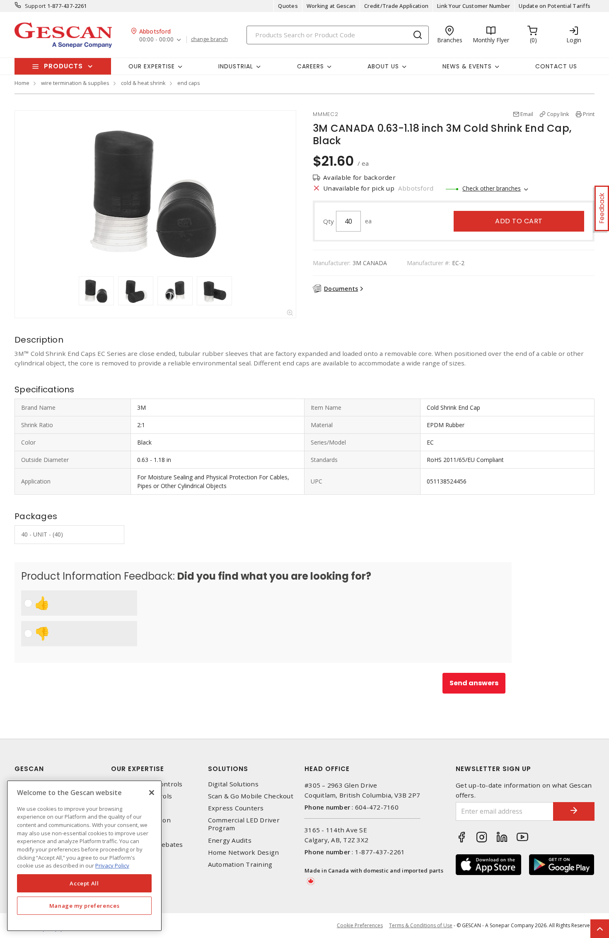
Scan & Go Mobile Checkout (250, 796)
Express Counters (236, 808)
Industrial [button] (235, 66)
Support (35, 6)
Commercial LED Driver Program (244, 824)
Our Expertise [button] (151, 66)
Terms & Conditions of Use (420, 925)
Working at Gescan (331, 6)
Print (588, 114)
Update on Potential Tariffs (554, 6)
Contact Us (556, 66)
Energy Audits (229, 840)
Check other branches (491, 188)
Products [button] (63, 66)
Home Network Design (243, 852)
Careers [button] (310, 66)
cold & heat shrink (143, 83)
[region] (84, 855)
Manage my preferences (84, 905)
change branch (209, 39)
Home (22, 83)
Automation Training (240, 864)
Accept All (84, 883)
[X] (152, 792)
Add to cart (519, 221)
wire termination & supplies (75, 83)
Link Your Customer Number (473, 6)
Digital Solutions (233, 784)
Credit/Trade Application (396, 6)
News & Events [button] (467, 66)
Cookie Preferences (360, 925)
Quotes (288, 6)
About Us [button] (383, 66)
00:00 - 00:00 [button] (156, 39)
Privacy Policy (112, 865)
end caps (188, 83)
